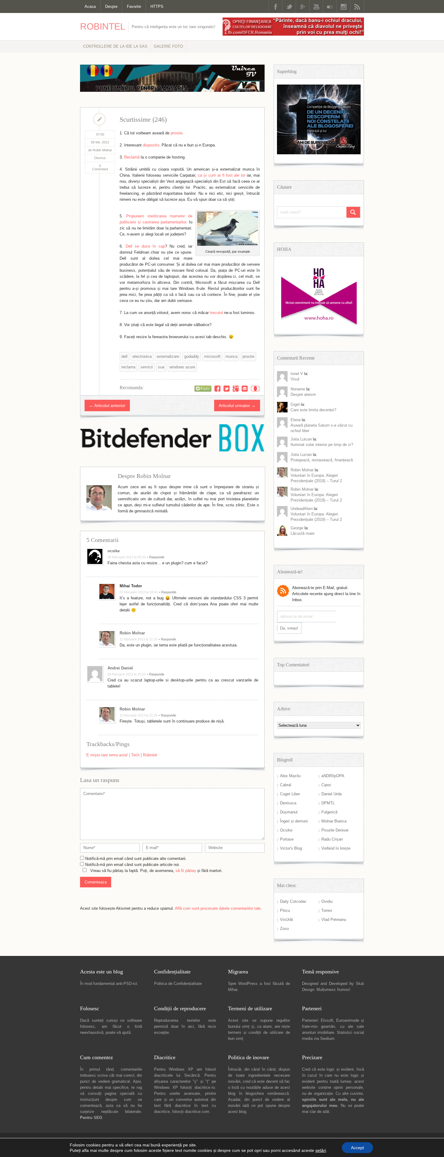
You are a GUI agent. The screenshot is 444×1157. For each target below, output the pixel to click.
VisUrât (286, 919)
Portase (287, 839)
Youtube (316, 6)
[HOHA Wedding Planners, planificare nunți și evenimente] (319, 324)
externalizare (168, 356)
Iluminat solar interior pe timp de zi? (322, 444)
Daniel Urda (331, 794)
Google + (302, 6)
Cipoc (326, 785)
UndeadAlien (302, 508)
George (297, 528)
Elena (296, 420)
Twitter (289, 6)
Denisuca (288, 803)
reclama (128, 367)
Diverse (100, 158)
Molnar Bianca (333, 821)
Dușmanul (289, 812)
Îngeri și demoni (294, 821)
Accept (357, 1147)
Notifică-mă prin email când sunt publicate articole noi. (132, 864)
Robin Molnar (132, 633)
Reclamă (132, 157)
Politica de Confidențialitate (178, 983)
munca (231, 356)
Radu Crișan (332, 839)
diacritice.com (197, 1111)
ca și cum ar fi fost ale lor (221, 175)
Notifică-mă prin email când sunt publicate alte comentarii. (136, 858)
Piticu (285, 910)
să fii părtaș (185, 870)
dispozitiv (151, 145)
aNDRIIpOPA (332, 776)
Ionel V (297, 373)
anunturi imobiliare (318, 1032)
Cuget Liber (290, 794)
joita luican (301, 439)
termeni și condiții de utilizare (255, 1032)
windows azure (182, 367)
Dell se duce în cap (145, 246)
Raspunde (156, 557)
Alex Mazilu (290, 776)
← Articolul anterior (107, 405)
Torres (326, 910)
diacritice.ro (205, 1087)
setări (320, 1150)
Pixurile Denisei (335, 830)
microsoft (212, 356)
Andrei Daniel (120, 668)
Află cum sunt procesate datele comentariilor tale (218, 908)
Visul (295, 379)
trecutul (216, 312)
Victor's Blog (291, 848)
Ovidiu (327, 901)
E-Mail (245, 389)
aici (191, 1026)
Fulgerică (329, 812)
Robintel (102, 26)
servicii (146, 367)
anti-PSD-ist (126, 983)
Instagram (343, 6)
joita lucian (301, 454)
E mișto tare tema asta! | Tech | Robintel (121, 755)
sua (161, 367)
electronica (142, 356)
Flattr (255, 389)
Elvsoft (327, 1020)
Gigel (295, 404)
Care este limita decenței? (313, 410)
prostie (176, 133)
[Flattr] (203, 389)
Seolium (327, 1038)
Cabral (285, 785)
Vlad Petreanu (333, 919)
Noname (298, 389)
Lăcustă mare (302, 533)
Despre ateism (303, 394)
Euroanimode (347, 1020)
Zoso (284, 928)
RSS (357, 6)
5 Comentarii (100, 167)
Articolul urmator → (237, 405)
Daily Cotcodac (293, 901)
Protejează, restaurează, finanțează (322, 460)
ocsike (114, 551)
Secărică (192, 1075)
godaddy (191, 356)
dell (124, 356)
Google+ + (236, 389)
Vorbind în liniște (335, 848)
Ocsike (286, 830)
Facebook (275, 6)
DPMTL (328, 803)
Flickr (329, 6)
